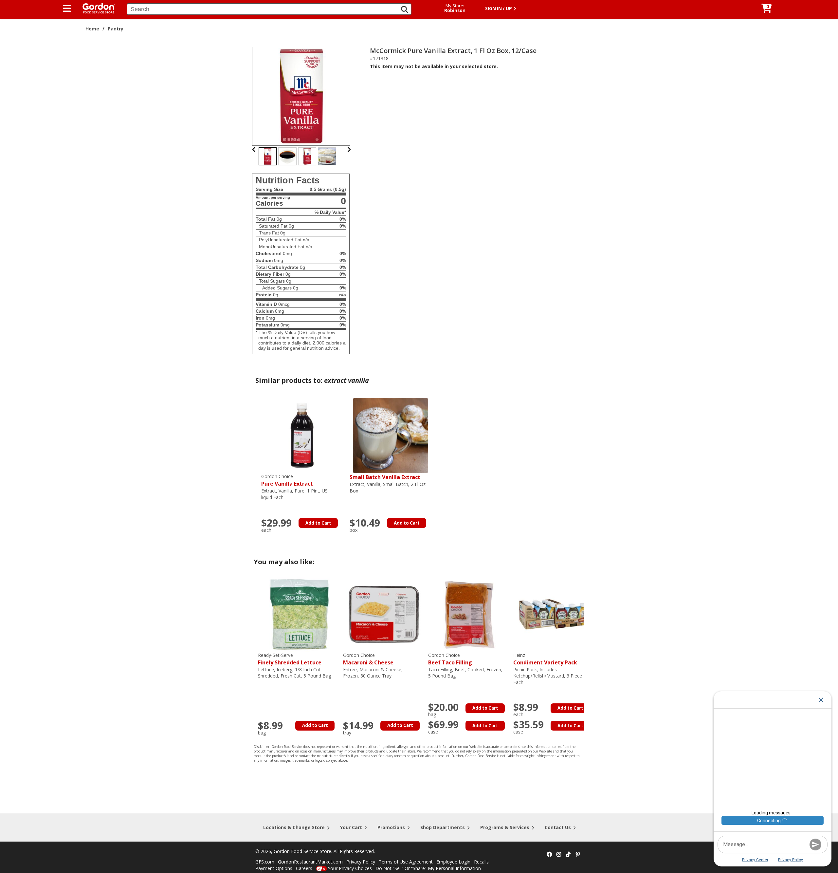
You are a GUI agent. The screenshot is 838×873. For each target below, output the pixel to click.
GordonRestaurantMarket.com (310, 862)
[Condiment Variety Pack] (554, 614)
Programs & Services (504, 827)
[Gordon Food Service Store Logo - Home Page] (95, 8)
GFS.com (264, 862)
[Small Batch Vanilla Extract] (390, 435)
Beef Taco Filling (450, 659)
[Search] (404, 9)
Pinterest (577, 854)
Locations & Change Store (294, 827)
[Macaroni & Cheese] (384, 614)
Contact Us (558, 827)
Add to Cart (318, 523)
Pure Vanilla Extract (287, 480)
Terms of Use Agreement (406, 862)
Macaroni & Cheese (368, 659)
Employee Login (453, 862)
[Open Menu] (67, 8)
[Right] (349, 149)
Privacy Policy (360, 862)
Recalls (481, 862)
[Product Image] (301, 96)
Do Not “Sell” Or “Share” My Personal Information (428, 868)
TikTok (568, 854)
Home (92, 29)
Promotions (391, 827)
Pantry (115, 29)
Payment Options (273, 868)
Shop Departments (442, 827)
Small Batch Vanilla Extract (385, 477)
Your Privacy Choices (350, 868)
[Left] (254, 149)
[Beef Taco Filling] (469, 614)
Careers (304, 868)
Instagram (559, 854)
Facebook (549, 854)
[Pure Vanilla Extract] (302, 435)
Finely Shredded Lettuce (289, 659)
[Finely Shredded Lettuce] (299, 614)
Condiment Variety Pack (545, 659)
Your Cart (351, 827)
